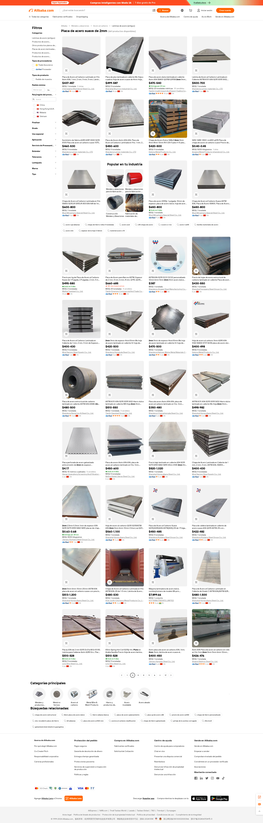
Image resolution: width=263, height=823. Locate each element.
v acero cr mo (166, 225)
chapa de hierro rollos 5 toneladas (101, 225)
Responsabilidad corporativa (46, 756)
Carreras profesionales (44, 762)
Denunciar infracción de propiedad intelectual (169, 768)
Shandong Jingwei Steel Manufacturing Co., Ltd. (168, 289)
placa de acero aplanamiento (128, 715)
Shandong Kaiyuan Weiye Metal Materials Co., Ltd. (168, 352)
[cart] (191, 11)
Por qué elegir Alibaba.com (45, 746)
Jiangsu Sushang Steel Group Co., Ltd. (78, 539)
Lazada (132, 810)
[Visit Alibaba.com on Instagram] (212, 778)
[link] (259, 797)
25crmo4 (208, 721)
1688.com (103, 810)
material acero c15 (117, 231)
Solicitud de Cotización (124, 751)
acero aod (126, 225)
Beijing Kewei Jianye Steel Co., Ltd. (120, 476)
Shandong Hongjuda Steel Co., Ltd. (120, 352)
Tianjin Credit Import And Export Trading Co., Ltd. (168, 91)
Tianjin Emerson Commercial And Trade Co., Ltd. (124, 291)
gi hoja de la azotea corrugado (185, 721)
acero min (69, 231)
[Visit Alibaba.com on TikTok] (223, 778)
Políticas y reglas (81, 774)
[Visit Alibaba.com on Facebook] (196, 778)
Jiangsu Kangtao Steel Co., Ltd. (162, 661)
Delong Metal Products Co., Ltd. (162, 152)
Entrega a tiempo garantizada (86, 756)
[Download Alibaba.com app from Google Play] (219, 798)
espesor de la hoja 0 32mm (91, 231)
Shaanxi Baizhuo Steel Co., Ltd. (205, 661)
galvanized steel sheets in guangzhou (49, 727)
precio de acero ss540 (180, 715)
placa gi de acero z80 (155, 715)
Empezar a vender (201, 751)
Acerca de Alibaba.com (44, 740)
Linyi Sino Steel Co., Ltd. (72, 664)
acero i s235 (184, 225)
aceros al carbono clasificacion (124, 721)
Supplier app (148, 798)
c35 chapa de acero (145, 225)
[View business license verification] (156, 819)
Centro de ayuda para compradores (169, 746)
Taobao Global (143, 810)
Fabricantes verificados (124, 746)
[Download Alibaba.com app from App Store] (199, 798)
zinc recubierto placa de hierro (47, 721)
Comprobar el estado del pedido (207, 756)
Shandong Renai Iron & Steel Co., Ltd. (78, 413)
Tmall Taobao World (118, 810)
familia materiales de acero (207, 225)
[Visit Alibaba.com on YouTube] (217, 778)
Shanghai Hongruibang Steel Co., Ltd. (207, 413)
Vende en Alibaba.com (203, 746)
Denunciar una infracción (165, 774)
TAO (153, 810)
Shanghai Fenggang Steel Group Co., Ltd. (209, 289)
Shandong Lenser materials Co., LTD (207, 89)
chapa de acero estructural (45, 715)
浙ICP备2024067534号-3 (201, 819)
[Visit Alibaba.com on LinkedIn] (201, 778)
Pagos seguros (80, 746)
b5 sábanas (71, 721)
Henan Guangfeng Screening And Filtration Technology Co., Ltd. (81, 474)
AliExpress (92, 810)
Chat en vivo (159, 751)
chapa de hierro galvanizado (154, 721)
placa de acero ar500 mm (93, 721)
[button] (154, 10)
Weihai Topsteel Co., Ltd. (72, 291)
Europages (171, 810)
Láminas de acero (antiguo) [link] (123, 26)
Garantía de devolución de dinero (88, 751)
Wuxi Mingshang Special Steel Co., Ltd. (78, 213)
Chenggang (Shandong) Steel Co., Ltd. (78, 89)
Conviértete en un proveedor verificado (211, 762)
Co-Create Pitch (41, 751)
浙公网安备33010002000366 (176, 819)
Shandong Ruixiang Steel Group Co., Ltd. (166, 537)
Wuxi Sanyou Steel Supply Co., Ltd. (76, 352)
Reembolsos (159, 762)
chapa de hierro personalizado (209, 715)
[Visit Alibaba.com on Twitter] (206, 778)
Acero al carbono (100, 26)
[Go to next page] (170, 675)
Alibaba (64, 26)
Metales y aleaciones (80, 26)
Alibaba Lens (47, 798)
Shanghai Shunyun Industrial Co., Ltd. (121, 89)
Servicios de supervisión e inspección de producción (90, 768)
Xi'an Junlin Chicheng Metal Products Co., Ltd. (124, 600)
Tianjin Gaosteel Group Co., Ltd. (118, 413)
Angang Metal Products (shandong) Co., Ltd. (210, 152)
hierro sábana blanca (101, 715)
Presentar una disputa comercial (168, 756)
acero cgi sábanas (73, 225)
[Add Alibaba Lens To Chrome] (74, 798)
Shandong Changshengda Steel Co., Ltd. (166, 413)
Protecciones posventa (84, 762)
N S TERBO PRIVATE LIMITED (161, 600)
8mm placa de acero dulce (74, 715)
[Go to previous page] (121, 675)
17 (165, 675)
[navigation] (44, 351)
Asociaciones (200, 767)
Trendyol (160, 810)
